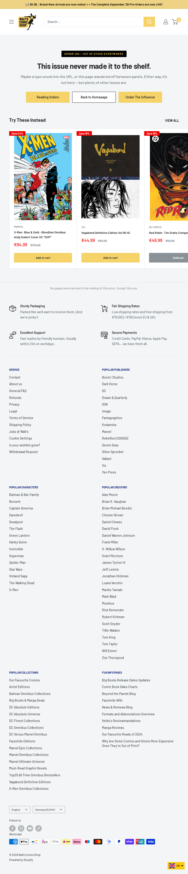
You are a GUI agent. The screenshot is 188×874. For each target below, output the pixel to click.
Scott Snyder (111, 624)
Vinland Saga (18, 576)
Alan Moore (110, 495)
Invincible (16, 549)
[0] (175, 22)
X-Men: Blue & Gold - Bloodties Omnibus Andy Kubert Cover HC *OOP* (40, 234)
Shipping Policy (20, 425)
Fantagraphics (112, 418)
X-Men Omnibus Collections (29, 789)
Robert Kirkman (113, 617)
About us (15, 384)
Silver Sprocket (113, 452)
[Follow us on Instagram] (21, 828)
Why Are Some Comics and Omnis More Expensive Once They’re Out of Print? (138, 743)
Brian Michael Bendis (117, 508)
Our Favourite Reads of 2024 (122, 734)
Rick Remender (113, 610)
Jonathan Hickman (115, 576)
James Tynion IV (113, 562)
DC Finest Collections (24, 721)
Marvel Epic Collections (25, 748)
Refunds (15, 398)
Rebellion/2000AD (115, 438)
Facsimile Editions (22, 741)
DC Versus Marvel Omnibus (28, 734)
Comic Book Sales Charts (120, 687)
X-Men (13, 590)
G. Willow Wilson (113, 549)
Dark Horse (110, 384)
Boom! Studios (112, 377)
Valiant (106, 459)
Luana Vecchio (112, 583)
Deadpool (16, 522)
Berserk (14, 501)
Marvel (106, 432)
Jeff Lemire (110, 569)
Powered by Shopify (21, 859)
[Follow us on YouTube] (30, 828)
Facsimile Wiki (112, 700)
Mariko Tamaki (112, 590)
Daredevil (16, 515)
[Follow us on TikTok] (38, 828)
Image (106, 411)
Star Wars (15, 569)
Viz (104, 465)
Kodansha (109, 425)
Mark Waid (109, 596)
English (16, 809)
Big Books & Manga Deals (27, 700)
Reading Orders (48, 97)
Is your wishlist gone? (24, 445)
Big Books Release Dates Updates (126, 680)
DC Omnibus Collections (26, 728)
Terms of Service (21, 418)
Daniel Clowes (112, 522)
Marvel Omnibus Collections (29, 755)
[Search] (149, 22)
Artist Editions (19, 687)
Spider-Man (17, 562)
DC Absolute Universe (24, 714)
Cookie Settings (20, 438)
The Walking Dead (21, 583)
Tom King (109, 637)
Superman (16, 556)
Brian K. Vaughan (114, 501)
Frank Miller (110, 542)
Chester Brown (112, 515)
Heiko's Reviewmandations (121, 721)
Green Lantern (19, 535)
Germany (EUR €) (45, 809)
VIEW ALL (172, 120)
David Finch (110, 529)
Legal (13, 411)
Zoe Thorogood (113, 658)
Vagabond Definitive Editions (30, 782)
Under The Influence (144, 99)
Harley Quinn (18, 542)
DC (104, 391)
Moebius (108, 603)
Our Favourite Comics (24, 680)
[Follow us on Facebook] (12, 828)
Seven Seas (110, 445)
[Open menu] (11, 22)
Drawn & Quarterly (114, 398)
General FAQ (17, 391)
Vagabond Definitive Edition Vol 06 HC (105, 233)
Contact (14, 377)
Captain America (21, 508)
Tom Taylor (110, 644)
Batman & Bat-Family (24, 495)
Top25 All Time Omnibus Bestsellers (34, 775)
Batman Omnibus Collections (29, 694)
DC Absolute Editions (24, 707)
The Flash (16, 529)
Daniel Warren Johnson (118, 535)
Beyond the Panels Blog (119, 694)
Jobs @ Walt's (18, 432)
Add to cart (43, 258)
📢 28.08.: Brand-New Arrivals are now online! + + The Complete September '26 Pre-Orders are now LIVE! (94, 4)
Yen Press (109, 472)
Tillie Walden (111, 630)
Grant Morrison (112, 556)
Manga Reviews (113, 728)
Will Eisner (109, 651)
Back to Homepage (94, 97)
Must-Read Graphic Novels (28, 768)
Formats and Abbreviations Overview (128, 714)
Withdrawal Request (23, 452)
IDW (105, 404)
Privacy (14, 404)
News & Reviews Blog (117, 707)
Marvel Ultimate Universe (27, 761)
